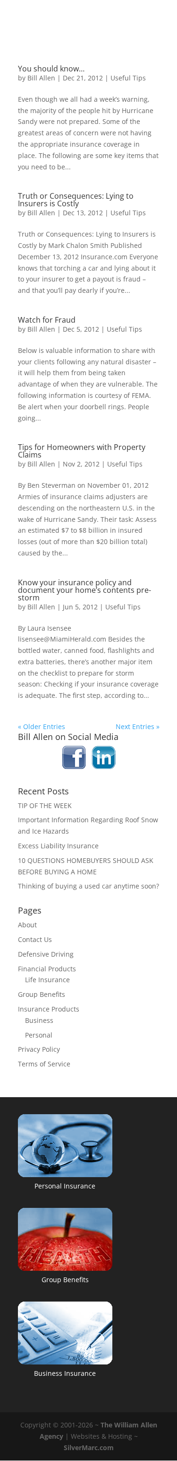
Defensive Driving (46, 954)
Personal (38, 1034)
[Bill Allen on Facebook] (74, 766)
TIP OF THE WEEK (45, 805)
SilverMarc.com (89, 1447)
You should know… (51, 68)
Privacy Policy (39, 1049)
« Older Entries (41, 726)
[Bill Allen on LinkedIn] (104, 766)
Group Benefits (41, 994)
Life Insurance (47, 979)
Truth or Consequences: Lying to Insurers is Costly (76, 200)
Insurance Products (48, 1008)
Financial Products (47, 968)
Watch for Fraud (47, 320)
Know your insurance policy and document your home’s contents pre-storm (84, 590)
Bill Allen (41, 77)
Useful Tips (128, 77)
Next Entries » (138, 726)
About (27, 924)
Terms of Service (44, 1063)
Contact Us (35, 939)
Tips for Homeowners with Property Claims (81, 451)
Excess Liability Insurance (58, 845)
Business (39, 1020)
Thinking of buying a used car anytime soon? (88, 885)
